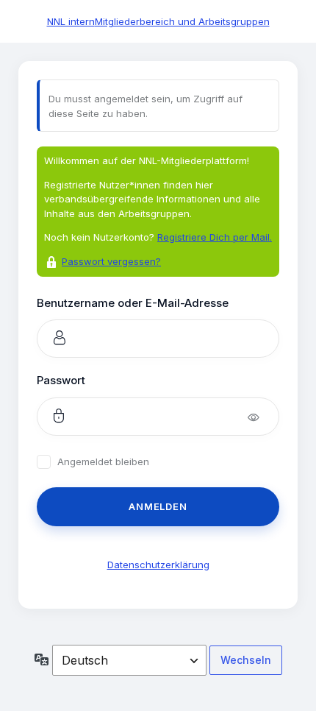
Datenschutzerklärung (158, 564)
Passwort (61, 380)
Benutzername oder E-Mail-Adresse (133, 303)
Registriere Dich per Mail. (214, 237)
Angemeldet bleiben (103, 461)
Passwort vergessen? (111, 261)
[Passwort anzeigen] (263, 416)
